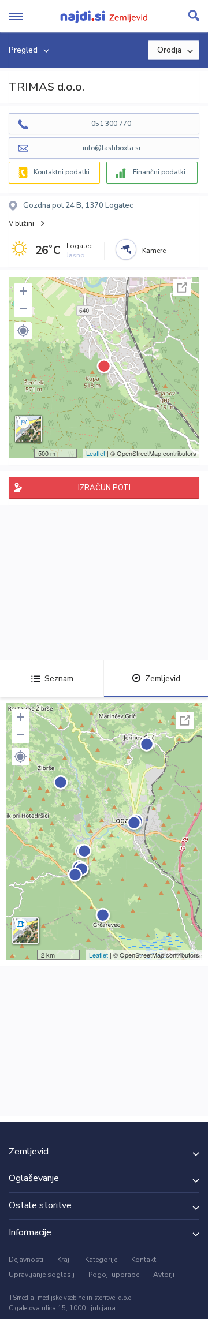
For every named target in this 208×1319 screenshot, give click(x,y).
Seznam (58, 678)
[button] (23, 330)
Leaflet (95, 453)
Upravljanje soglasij (42, 1274)
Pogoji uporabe (113, 1274)
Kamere (154, 250)
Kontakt (143, 1259)
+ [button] (23, 291)
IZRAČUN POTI (104, 488)
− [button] (23, 308)
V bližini (21, 223)
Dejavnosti (26, 1259)
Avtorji (163, 1274)
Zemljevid (162, 678)
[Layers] (28, 429)
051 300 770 (111, 123)
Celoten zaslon (182, 287)
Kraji (64, 1259)
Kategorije (101, 1259)
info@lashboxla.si (111, 147)
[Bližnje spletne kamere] (126, 249)
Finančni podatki (159, 172)
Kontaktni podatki (62, 172)
